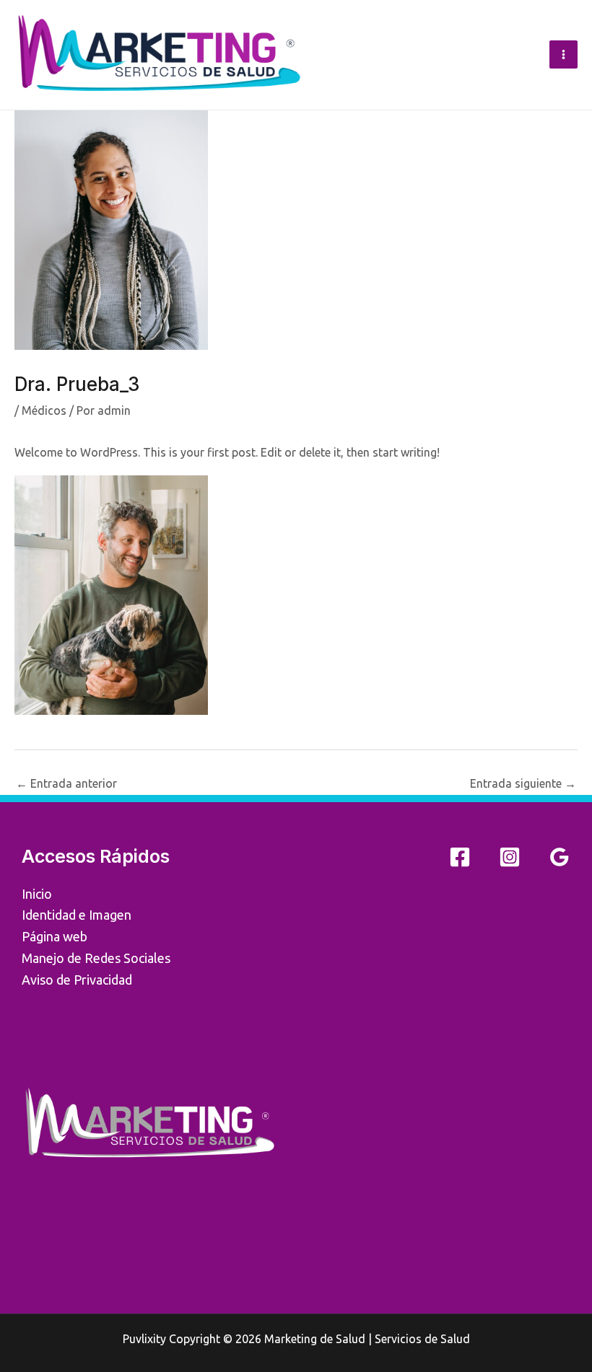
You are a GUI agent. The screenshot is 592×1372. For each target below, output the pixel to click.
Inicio (37, 894)
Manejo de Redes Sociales (96, 958)
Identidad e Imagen (76, 914)
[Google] (559, 857)
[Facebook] (460, 857)
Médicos (44, 410)
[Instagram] (510, 857)
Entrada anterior (66, 783)
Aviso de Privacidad (77, 979)
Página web (54, 936)
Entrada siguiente (523, 783)
